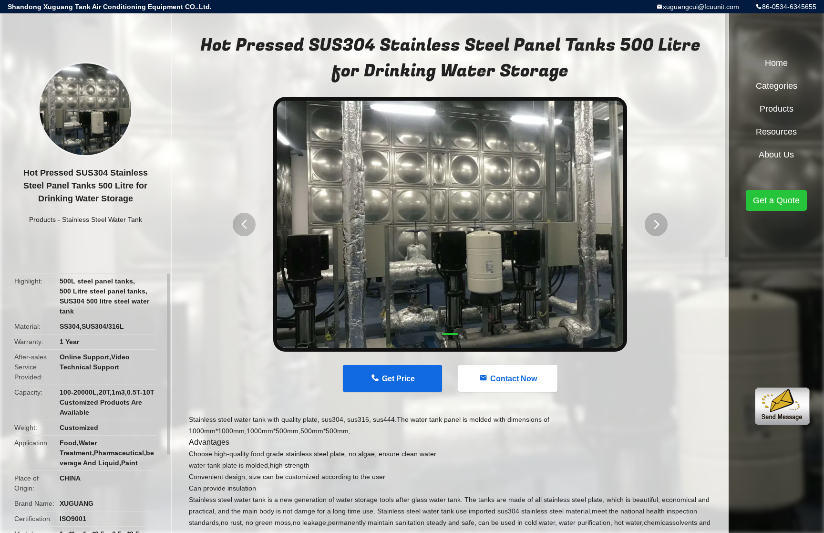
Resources (776, 131)
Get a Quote (776, 200)
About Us (776, 154)
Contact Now (513, 379)
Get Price (398, 379)
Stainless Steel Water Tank (102, 219)
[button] (244, 224)
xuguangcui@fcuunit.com (701, 6)
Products (42, 219)
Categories (776, 86)
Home (776, 63)
